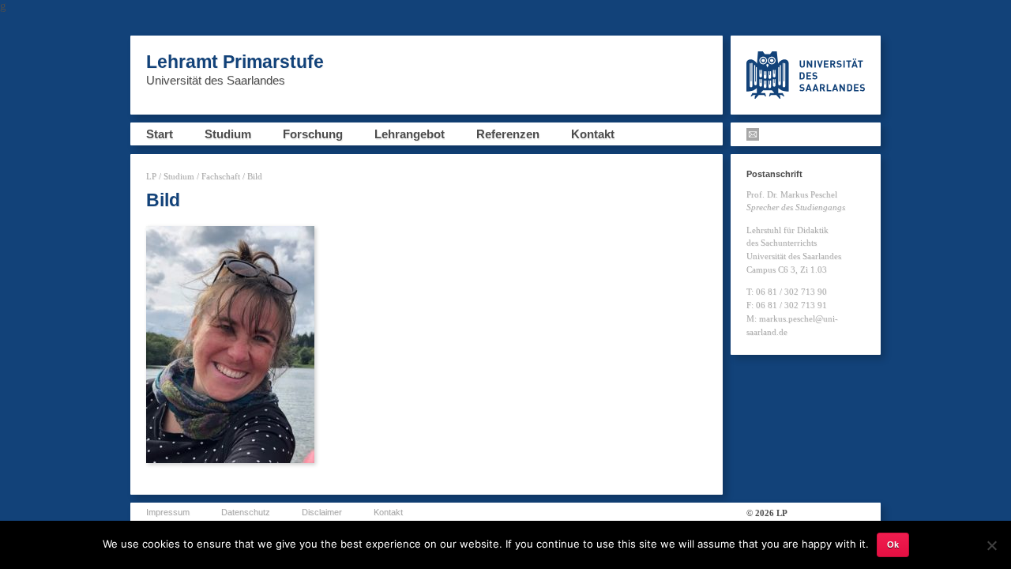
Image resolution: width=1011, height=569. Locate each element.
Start (159, 134)
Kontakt (592, 134)
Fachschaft (220, 176)
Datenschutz (245, 512)
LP (151, 176)
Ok (893, 544)
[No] (991, 545)
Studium (228, 134)
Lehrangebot (409, 134)
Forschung (313, 134)
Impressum (168, 512)
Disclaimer (322, 512)
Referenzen (507, 134)
